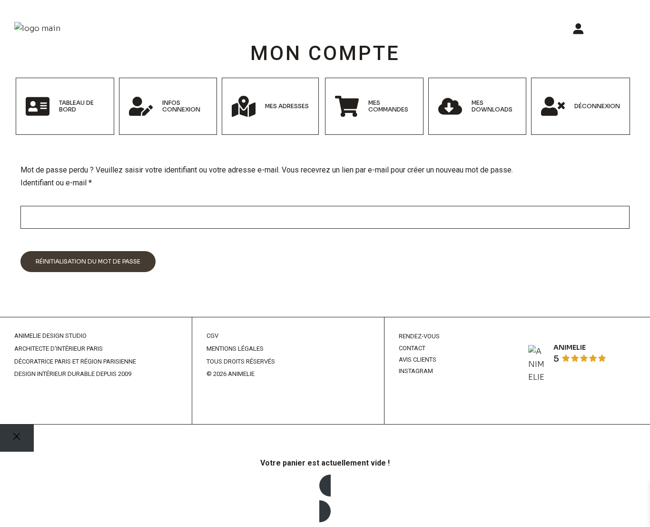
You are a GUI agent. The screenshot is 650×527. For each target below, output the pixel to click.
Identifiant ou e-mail (74, 181)
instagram (416, 371)
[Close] (17, 438)
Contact (412, 348)
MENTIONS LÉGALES (235, 348)
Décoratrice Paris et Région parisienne (75, 361)
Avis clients (417, 359)
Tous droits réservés (241, 361)
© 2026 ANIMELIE (231, 373)
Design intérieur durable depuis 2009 (72, 373)
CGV (212, 335)
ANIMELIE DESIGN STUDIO (50, 335)
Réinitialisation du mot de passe (88, 261)
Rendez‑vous (419, 336)
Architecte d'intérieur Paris (58, 348)
